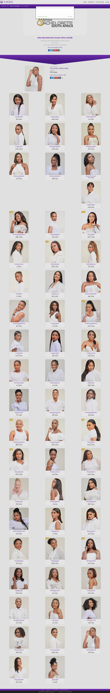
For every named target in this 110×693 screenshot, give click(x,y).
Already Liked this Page (42, 16)
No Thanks (70, 16)
